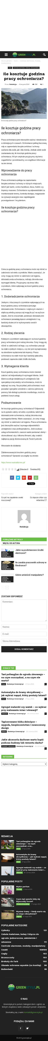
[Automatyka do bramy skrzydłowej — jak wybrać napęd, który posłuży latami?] (7, 857)
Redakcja (13, 84)
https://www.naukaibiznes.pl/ (13, 462)
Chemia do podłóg (23, 904)
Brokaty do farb (9, 961)
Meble (4, 731)
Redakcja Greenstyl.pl (15, 684)
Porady (19, 889)
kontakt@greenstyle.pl (33, 1012)
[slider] (9, 469)
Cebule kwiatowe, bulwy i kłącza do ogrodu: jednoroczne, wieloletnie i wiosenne (20, 938)
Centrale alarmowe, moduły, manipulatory (26, 68)
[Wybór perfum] (7, 889)
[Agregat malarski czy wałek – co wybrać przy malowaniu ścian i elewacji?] (7, 870)
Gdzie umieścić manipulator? (29, 575)
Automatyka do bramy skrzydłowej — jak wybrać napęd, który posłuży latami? (31, 856)
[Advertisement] (24, 25)
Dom (10, 68)
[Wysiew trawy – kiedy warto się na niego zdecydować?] (7, 914)
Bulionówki (7, 969)
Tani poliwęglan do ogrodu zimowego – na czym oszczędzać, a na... (28, 843)
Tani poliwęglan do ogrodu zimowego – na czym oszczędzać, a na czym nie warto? (23, 677)
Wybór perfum (22, 887)
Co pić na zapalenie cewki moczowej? (12, 498)
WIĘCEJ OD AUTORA (11, 543)
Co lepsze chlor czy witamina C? (38, 498)
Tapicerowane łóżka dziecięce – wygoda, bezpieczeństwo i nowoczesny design (23, 724)
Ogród (19, 916)
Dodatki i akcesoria (8, 746)
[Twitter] (27, 1028)
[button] (44, 54)
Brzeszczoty (7, 957)
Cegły (4, 953)
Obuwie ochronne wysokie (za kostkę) (21, 965)
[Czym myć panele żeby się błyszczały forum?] (7, 902)
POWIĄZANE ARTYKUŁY (13, 540)
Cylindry (5, 930)
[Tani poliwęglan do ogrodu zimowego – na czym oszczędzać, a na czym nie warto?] (7, 844)
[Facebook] (20, 1028)
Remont (4, 714)
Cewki (4, 949)
